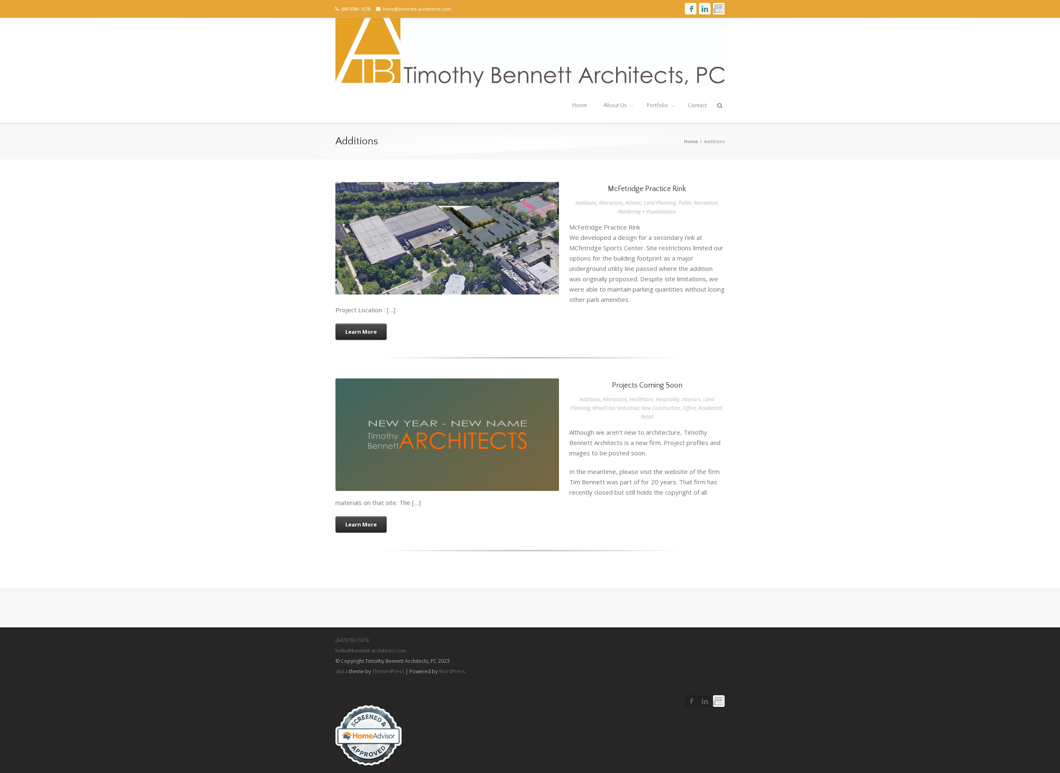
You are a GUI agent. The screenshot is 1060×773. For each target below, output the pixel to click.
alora (341, 671)
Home (579, 105)
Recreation (706, 202)
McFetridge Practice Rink (448, 246)
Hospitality (667, 399)
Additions (586, 202)
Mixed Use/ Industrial (616, 408)
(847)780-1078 (352, 640)
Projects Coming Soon (447, 442)
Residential (710, 408)
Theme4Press (388, 671)
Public (684, 202)
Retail (647, 416)
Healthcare (641, 399)
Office (689, 408)
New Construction (660, 408)
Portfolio (657, 105)
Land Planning (660, 202)
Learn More (361, 331)
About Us (615, 105)
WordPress (452, 671)
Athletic (633, 202)
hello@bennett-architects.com (416, 9)
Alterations (611, 202)
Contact (697, 105)
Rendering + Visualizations (647, 211)
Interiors (691, 399)
